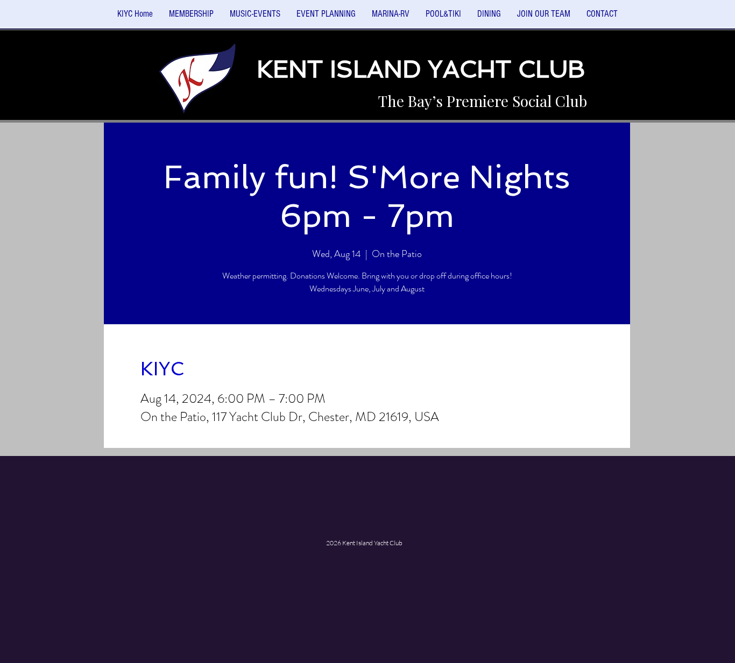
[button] (255, 17)
